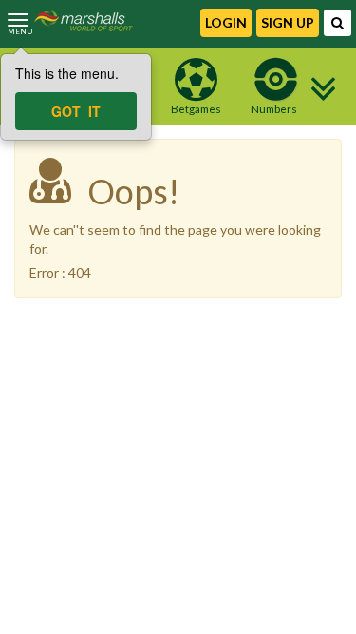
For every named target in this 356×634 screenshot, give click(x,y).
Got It (76, 111)
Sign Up (287, 22)
